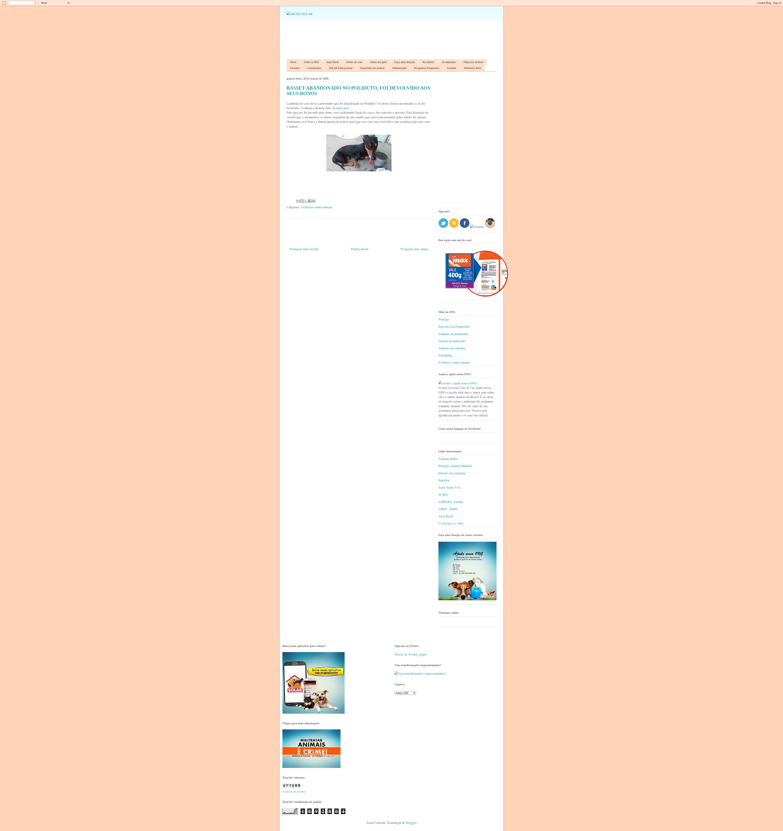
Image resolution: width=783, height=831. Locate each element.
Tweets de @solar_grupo (411, 654)
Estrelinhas (445, 355)
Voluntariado (399, 68)
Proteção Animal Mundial (455, 466)
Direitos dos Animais (452, 473)
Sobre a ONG (311, 62)
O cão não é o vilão (450, 523)
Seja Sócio (332, 62)
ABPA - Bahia (447, 509)
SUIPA (443, 494)
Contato (451, 68)
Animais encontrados (452, 348)
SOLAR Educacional (340, 68)
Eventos (295, 68)
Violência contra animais (316, 207)
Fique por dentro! (473, 62)
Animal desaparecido (452, 341)
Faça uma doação (404, 62)
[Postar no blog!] (302, 201)
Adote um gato (378, 62)
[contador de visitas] (291, 786)
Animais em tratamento (453, 334)
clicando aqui (340, 108)
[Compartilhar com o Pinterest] (314, 201)
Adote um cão (354, 62)
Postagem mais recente (304, 249)
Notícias (443, 319)
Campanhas (314, 68)
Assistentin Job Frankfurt (294, 792)
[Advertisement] (467, 139)
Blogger (411, 822)
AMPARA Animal (450, 501)
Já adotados (449, 62)
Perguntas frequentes (426, 68)
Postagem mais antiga (414, 249)
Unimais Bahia (448, 458)
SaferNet (444, 480)
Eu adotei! (428, 62)
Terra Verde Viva (449, 487)
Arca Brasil (445, 516)
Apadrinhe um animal (372, 68)
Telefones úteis (472, 68)
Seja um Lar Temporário (454, 326)
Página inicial (359, 249)
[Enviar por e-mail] (298, 201)
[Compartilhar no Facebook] (310, 201)
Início (293, 62)
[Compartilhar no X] (306, 201)
